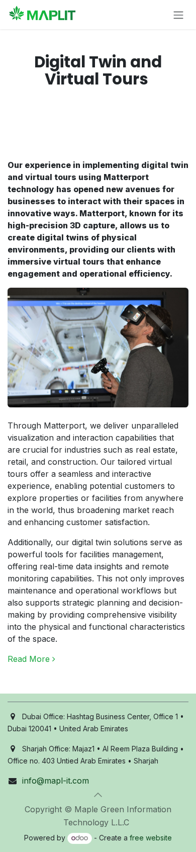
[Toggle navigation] (178, 14)
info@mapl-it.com (55, 781)
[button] (98, 795)
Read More (30, 659)
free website (151, 837)
